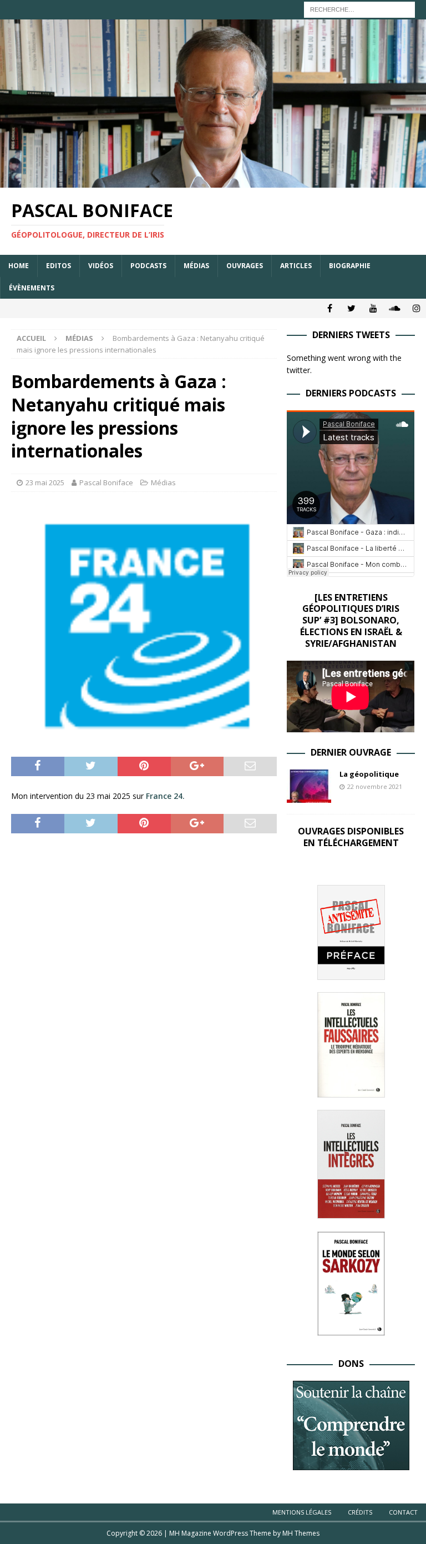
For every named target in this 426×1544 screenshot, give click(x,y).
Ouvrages (244, 265)
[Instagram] (416, 308)
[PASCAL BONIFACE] (213, 181)
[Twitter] (351, 308)
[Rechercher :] (359, 8)
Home (18, 265)
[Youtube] (373, 308)
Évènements (31, 288)
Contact (403, 1512)
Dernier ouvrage (351, 752)
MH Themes (301, 1533)
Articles (296, 265)
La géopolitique (369, 774)
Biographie (350, 265)
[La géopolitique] (309, 786)
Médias (196, 265)
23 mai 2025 (45, 482)
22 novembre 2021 (374, 786)
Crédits (360, 1512)
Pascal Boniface (106, 482)
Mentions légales (301, 1512)
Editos (58, 265)
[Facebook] (329, 308)
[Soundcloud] (394, 308)
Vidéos (100, 265)
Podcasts (148, 265)
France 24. (165, 796)
